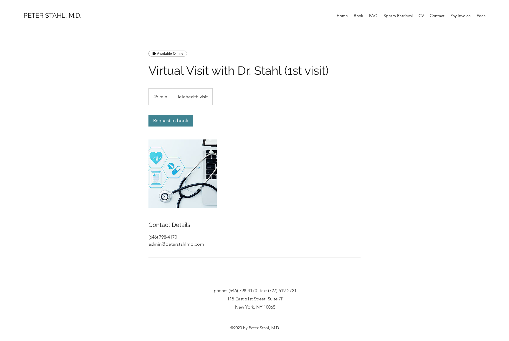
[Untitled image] (182, 173)
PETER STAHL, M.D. (52, 15)
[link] (170, 121)
